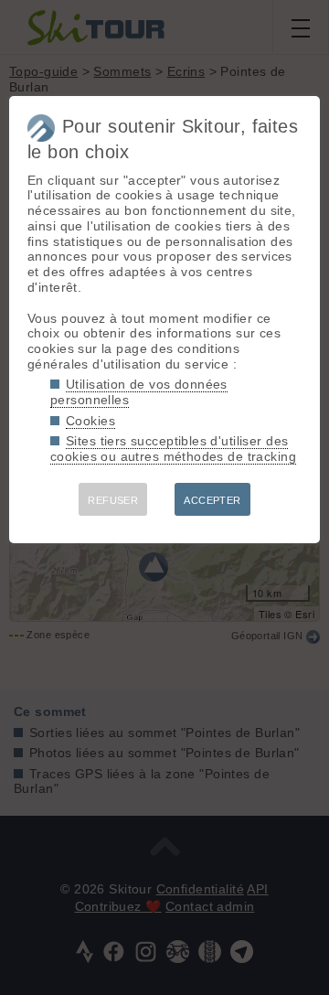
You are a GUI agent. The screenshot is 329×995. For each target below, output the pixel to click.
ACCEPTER (212, 500)
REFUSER (113, 500)
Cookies (90, 420)
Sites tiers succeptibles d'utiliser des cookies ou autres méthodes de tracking (173, 448)
